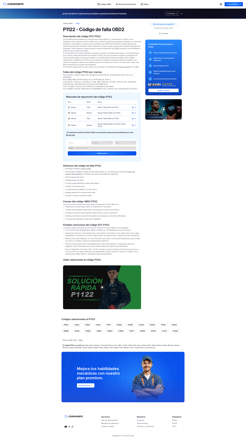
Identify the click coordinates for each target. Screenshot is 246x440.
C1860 (120, 331)
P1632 (66, 325)
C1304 (141, 325)
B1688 (66, 331)
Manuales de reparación (110, 423)
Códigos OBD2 (105, 4)
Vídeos (146, 4)
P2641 (87, 325)
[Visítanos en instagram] (72, 427)
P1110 (109, 325)
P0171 (174, 426)
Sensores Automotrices (127, 4)
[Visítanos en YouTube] (66, 427)
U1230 (77, 331)
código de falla (124, 67)
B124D (152, 325)
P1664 (99, 331)
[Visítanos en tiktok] (69, 427)
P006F (130, 325)
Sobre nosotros (142, 423)
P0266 (142, 331)
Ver (133, 107)
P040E (175, 331)
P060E (88, 331)
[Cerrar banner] (182, 14)
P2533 (153, 331)
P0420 (174, 423)
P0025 (174, 325)
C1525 (76, 325)
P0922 (109, 331)
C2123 (164, 331)
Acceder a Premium (163, 90)
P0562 (119, 325)
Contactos (140, 420)
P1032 (163, 325)
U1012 (98, 325)
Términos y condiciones (145, 426)
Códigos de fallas (107, 426)
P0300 (174, 420)
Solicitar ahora (102, 153)
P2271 (131, 331)
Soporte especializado (109, 420)
